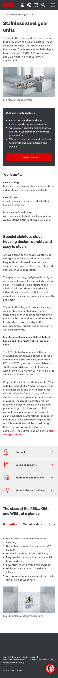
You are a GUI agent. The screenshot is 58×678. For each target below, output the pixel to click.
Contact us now (29, 157)
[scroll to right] (54, 524)
